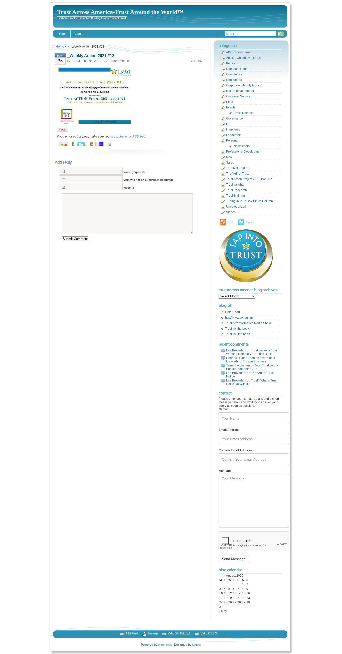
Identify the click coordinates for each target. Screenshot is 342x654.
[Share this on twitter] (86, 142)
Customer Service (238, 96)
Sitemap (153, 633)
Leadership (234, 135)
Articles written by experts (243, 58)
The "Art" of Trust (237, 173)
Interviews (233, 129)
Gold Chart (232, 312)
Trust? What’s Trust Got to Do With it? (251, 382)
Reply (198, 61)
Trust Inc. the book (237, 334)
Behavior (232, 63)
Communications (237, 69)
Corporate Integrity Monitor (244, 85)
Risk (229, 157)
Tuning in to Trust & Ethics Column (249, 201)
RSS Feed (131, 633)
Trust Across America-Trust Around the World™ (120, 12)
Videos (231, 212)
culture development (240, 91)
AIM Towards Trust (238, 52)
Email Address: (230, 430)
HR (228, 124)
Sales (230, 162)
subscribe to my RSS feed (127, 136)
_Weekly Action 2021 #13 (90, 56)
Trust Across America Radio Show (248, 323)
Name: (223, 409)
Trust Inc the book (237, 328)
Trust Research (236, 190)
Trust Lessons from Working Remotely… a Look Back (251, 352)
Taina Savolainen (238, 365)
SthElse (196, 644)
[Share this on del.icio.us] (104, 142)
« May (223, 611)
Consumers (234, 80)
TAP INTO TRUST (238, 168)
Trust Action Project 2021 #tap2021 (250, 179)
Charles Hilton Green (240, 358)
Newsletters (242, 146)
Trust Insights (235, 184)
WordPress (165, 644)
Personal (232, 140)
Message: (226, 471)
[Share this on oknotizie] (68, 142)
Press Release (244, 113)
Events (230, 107)
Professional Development (244, 151)
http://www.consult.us (239, 317)
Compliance (234, 74)
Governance (234, 118)
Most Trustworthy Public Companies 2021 (252, 367)
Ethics (230, 102)
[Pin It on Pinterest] (62, 129)
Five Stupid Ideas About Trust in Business (250, 359)
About (78, 34)
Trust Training (235, 195)
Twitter (250, 222)
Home (63, 34)
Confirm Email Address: (236, 450)
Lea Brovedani (236, 350)
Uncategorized (236, 206)
